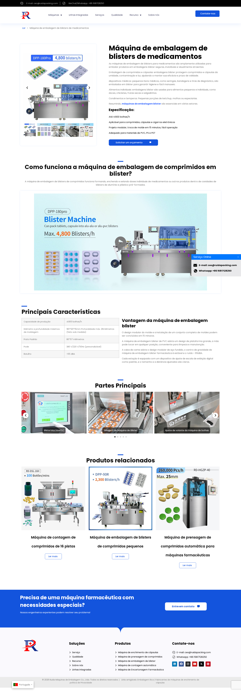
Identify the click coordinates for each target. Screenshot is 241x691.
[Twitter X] (201, 664)
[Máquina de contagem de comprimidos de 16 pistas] (53, 498)
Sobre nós (153, 15)
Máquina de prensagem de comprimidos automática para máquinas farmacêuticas (188, 546)
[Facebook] (181, 664)
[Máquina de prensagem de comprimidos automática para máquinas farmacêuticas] (188, 498)
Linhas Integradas (78, 15)
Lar (24, 28)
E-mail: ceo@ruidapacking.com (218, 265)
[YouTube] (194, 664)
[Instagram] (188, 664)
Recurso (134, 15)
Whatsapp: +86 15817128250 (215, 270)
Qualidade (117, 15)
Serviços (99, 15)
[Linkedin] (174, 664)
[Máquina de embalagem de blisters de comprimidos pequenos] (120, 498)
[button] (27, 88)
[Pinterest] (208, 664)
